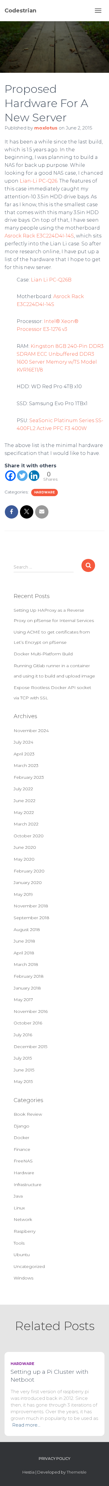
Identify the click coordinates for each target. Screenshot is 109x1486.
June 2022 (24, 800)
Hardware (44, 492)
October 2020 (29, 836)
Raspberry (24, 1231)
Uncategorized (29, 1266)
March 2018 (26, 964)
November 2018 (31, 906)
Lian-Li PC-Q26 (38, 181)
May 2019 (23, 894)
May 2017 (23, 999)
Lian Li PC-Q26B (51, 280)
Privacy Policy (54, 1458)
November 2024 (31, 730)
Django (21, 1126)
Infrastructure (27, 1184)
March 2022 (26, 824)
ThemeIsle (77, 1472)
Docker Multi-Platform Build (43, 654)
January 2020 (28, 882)
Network (23, 1219)
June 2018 (24, 941)
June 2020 (25, 847)
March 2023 (26, 765)
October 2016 (28, 1023)
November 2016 (31, 1011)
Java (18, 1196)
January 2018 (27, 988)
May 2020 (24, 859)
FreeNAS (23, 1161)
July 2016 (23, 1034)
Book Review (28, 1114)
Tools (19, 1243)
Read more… (26, 1425)
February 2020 (29, 871)
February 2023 (29, 777)
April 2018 (24, 953)
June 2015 (24, 1070)
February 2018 (29, 976)
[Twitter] (22, 475)
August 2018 (27, 929)
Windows (23, 1278)
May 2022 (24, 812)
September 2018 (31, 917)
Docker (21, 1137)
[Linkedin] (34, 475)
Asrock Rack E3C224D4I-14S (39, 236)
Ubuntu (22, 1254)
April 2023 (24, 754)
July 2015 (23, 1058)
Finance (22, 1149)
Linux (19, 1208)
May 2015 (23, 1081)
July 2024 (23, 742)
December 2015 (30, 1046)
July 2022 (23, 789)
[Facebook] (10, 475)
